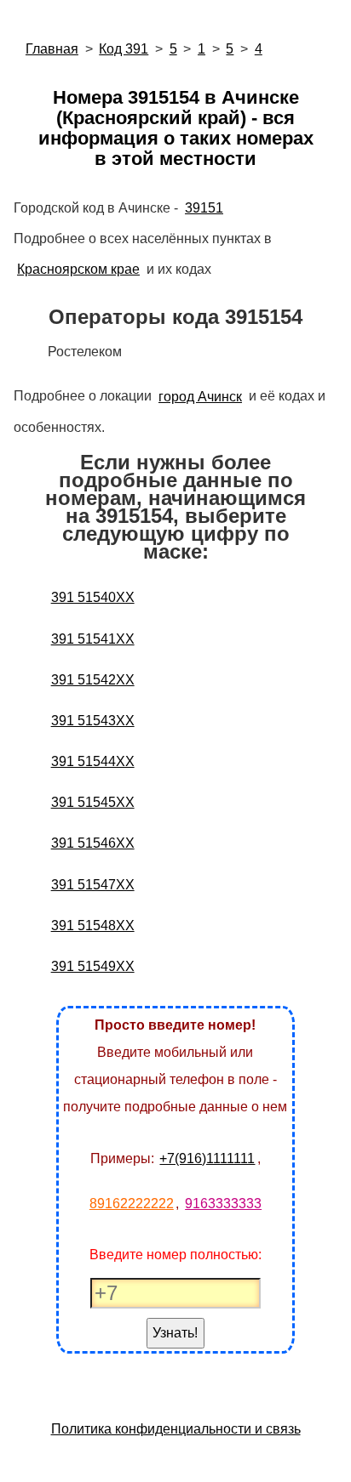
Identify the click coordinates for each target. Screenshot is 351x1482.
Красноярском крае (78, 269)
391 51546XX (93, 843)
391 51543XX (93, 720)
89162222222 (131, 1203)
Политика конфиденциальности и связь (176, 1429)
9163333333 (223, 1203)
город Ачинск (200, 396)
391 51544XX (93, 761)
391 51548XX (93, 925)
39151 (204, 208)
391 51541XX (93, 639)
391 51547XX (93, 884)
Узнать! (175, 1333)
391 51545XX (93, 802)
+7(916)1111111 (207, 1158)
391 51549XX (93, 966)
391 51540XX (93, 597)
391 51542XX (93, 680)
